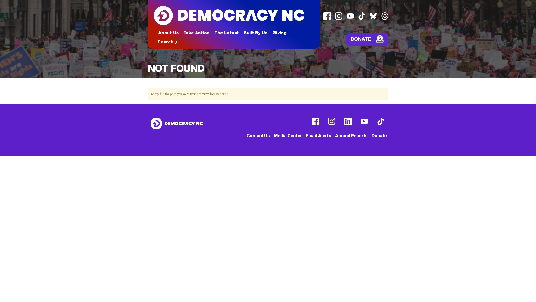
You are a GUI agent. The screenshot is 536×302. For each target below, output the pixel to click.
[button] (168, 42)
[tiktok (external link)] (361, 19)
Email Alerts (318, 135)
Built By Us (256, 32)
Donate (361, 39)
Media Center (288, 135)
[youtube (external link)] (350, 19)
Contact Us (258, 135)
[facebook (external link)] (327, 19)
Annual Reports (351, 135)
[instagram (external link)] (338, 19)
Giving (280, 32)
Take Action (197, 32)
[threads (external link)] (384, 19)
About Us (168, 32)
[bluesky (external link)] (373, 19)
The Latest (227, 32)
